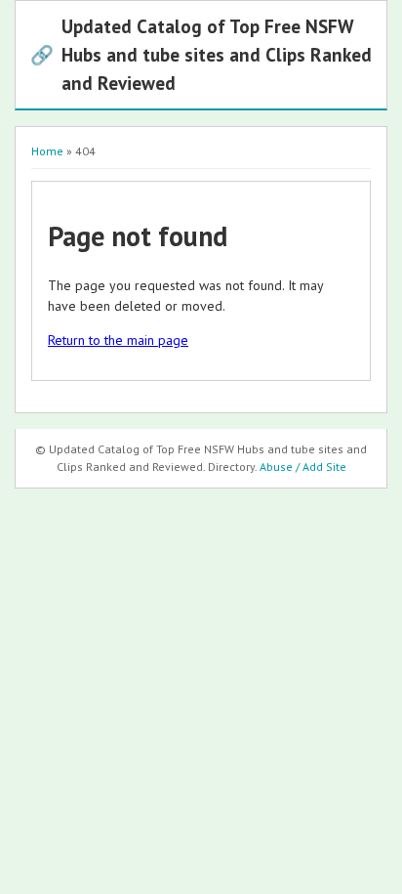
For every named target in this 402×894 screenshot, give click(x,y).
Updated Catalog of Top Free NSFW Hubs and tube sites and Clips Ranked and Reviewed (201, 54)
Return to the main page (118, 340)
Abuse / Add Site (303, 466)
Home (47, 151)
